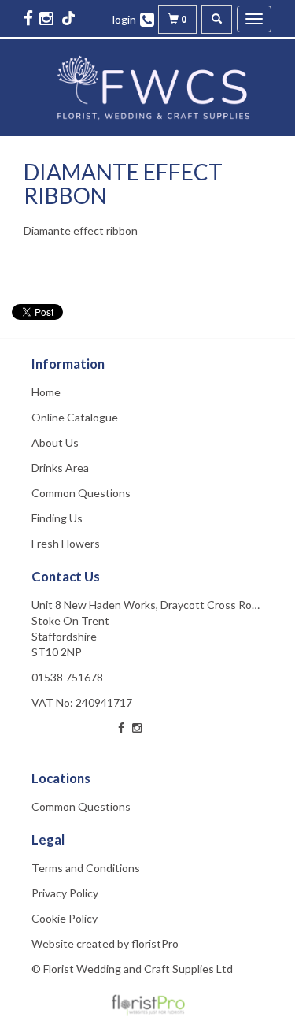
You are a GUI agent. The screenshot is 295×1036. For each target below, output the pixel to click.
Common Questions (81, 492)
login (124, 19)
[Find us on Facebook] (30, 18)
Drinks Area (60, 467)
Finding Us (57, 518)
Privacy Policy (64, 893)
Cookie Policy (64, 918)
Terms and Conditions (85, 867)
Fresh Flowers (65, 543)
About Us (55, 442)
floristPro (155, 943)
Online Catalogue (74, 417)
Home (46, 392)
